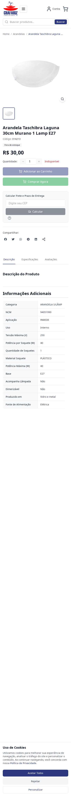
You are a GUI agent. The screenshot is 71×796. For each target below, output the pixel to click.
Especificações (30, 259)
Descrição (9, 259)
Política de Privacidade (23, 763)
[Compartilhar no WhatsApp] (20, 239)
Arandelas (19, 34)
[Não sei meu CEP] (35, 218)
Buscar (61, 22)
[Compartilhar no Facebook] (5, 239)
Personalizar (35, 789)
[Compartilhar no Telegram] (28, 239)
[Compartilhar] (44, 239)
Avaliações (51, 259)
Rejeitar (35, 781)
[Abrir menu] (23, 8)
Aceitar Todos (35, 773)
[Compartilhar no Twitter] (13, 239)
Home (6, 34)
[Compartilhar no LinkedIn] (36, 239)
